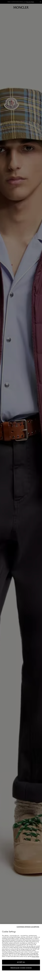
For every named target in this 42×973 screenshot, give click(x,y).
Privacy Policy (35, 956)
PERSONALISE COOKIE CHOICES (21, 968)
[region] (21, 948)
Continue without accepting (28, 927)
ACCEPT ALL (21, 962)
